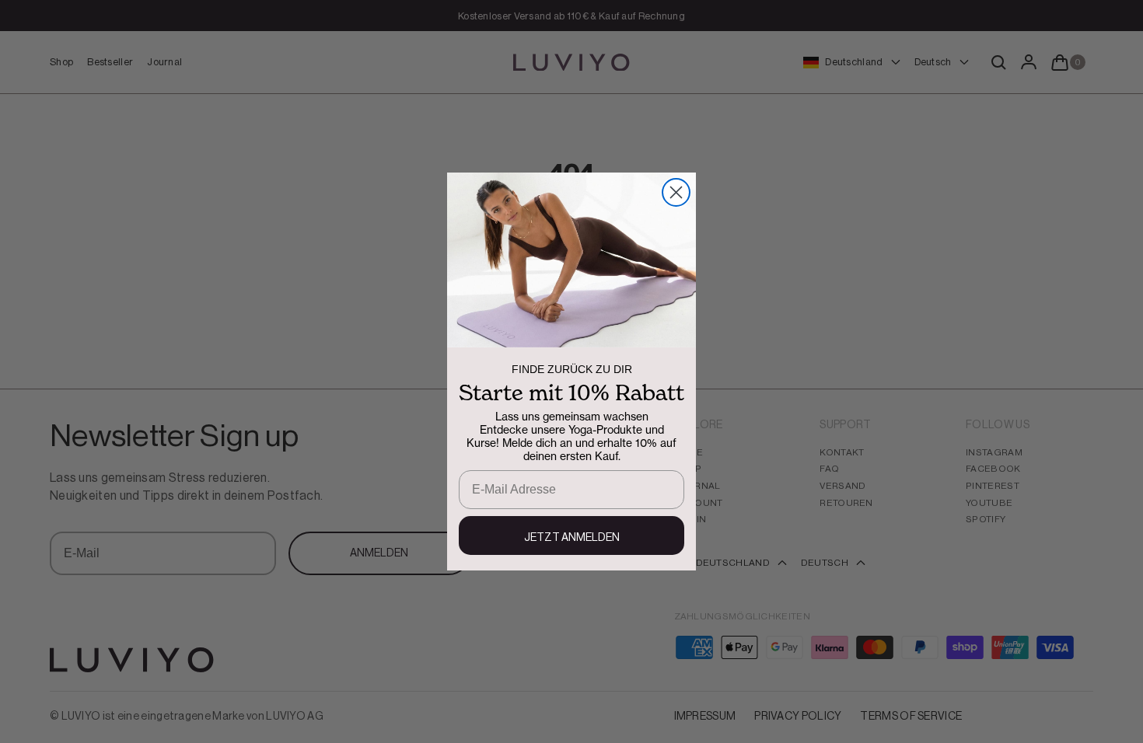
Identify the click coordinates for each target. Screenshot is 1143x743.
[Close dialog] (676, 192)
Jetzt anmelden (572, 537)
